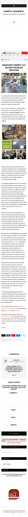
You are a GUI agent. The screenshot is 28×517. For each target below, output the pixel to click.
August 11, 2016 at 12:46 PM (16, 362)
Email (13, 417)
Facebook (9, 310)
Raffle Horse (15, 242)
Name (13, 410)
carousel (5, 340)
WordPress (19, 512)
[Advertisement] (14, 41)
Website (14, 425)
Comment (13, 393)
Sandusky (4, 341)
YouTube (16, 310)
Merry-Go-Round (13, 340)
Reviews (5, 338)
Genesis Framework (10, 512)
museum (21, 340)
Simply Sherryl (14, 11)
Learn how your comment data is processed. (16, 442)
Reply (14, 375)
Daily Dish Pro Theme (19, 510)
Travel (10, 338)
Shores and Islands (6, 316)
